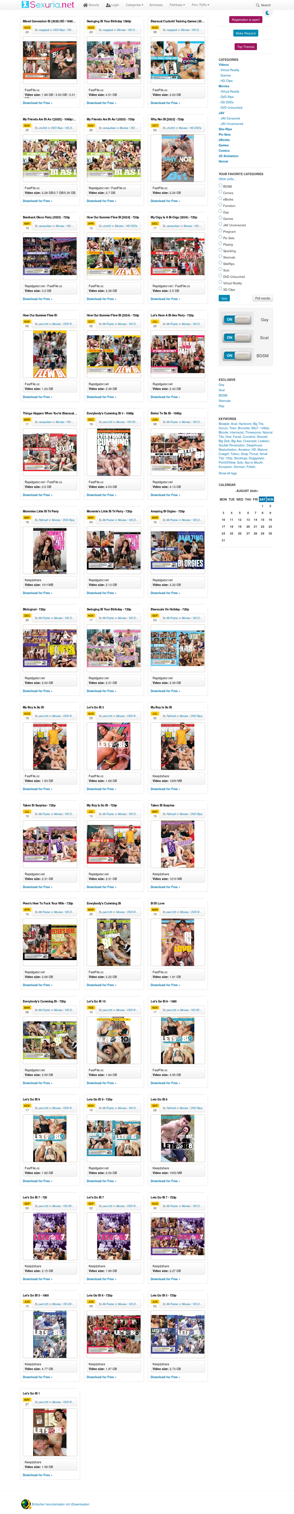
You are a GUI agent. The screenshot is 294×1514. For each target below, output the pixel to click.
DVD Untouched (231, 107)
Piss (221, 406)
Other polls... (227, 179)
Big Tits (258, 423)
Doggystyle (256, 458)
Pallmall (43, 520)
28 (255, 533)
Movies (121, 30)
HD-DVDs (73, 30)
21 (255, 526)
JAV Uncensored (232, 123)
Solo (240, 462)
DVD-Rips (59, 30)
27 (248, 533)
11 (231, 519)
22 (262, 526)
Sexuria (93, 5)
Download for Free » (38, 103)
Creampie (250, 441)
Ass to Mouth (254, 462)
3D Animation (228, 156)
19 (239, 526)
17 (223, 526)
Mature (262, 449)
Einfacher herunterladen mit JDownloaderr (61, 1504)
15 (262, 519)
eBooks (224, 140)
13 (248, 519)
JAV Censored (230, 118)
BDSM (223, 395)
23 (270, 526)
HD (254, 449)
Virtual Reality (230, 70)
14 (255, 519)
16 (270, 519)
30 (270, 533)
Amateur (244, 449)
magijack (44, 30)
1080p (264, 428)
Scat (222, 390)
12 (239, 519)
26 (239, 533)
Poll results (262, 298)
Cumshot (249, 436)
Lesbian (263, 441)
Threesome (253, 432)
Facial (237, 436)
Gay (221, 384)
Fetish (251, 466)
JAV (221, 113)
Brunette (244, 428)
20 (248, 526)
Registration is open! (246, 19)
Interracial (236, 432)
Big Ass (236, 441)
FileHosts (176, 5)
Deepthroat (254, 445)
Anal (234, 423)
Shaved (262, 436)
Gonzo (223, 428)
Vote (224, 298)
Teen (232, 428)
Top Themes (245, 46)
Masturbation (228, 449)
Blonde (223, 432)
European (225, 466)
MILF (254, 428)
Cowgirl (224, 454)
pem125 (43, 324)
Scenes (226, 75)
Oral (228, 436)
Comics (224, 150)
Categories (134, 5)
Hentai (223, 161)
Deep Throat (249, 454)
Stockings (240, 458)
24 (223, 533)
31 (223, 540)
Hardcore (245, 423)
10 (223, 519)
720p (228, 458)
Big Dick (224, 441)
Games (224, 145)
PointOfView (227, 462)
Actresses (156, 5)
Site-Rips (225, 129)
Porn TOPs (199, 5)
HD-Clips (227, 80)
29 (262, 533)
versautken (109, 128)
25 (231, 533)
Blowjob (224, 423)
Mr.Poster (108, 324)
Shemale (225, 400)
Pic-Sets (225, 134)
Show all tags (228, 473)
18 (231, 526)
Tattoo (235, 454)
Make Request (246, 33)
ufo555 (43, 128)
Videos (224, 64)
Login (115, 5)
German (239, 466)
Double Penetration (232, 445)
